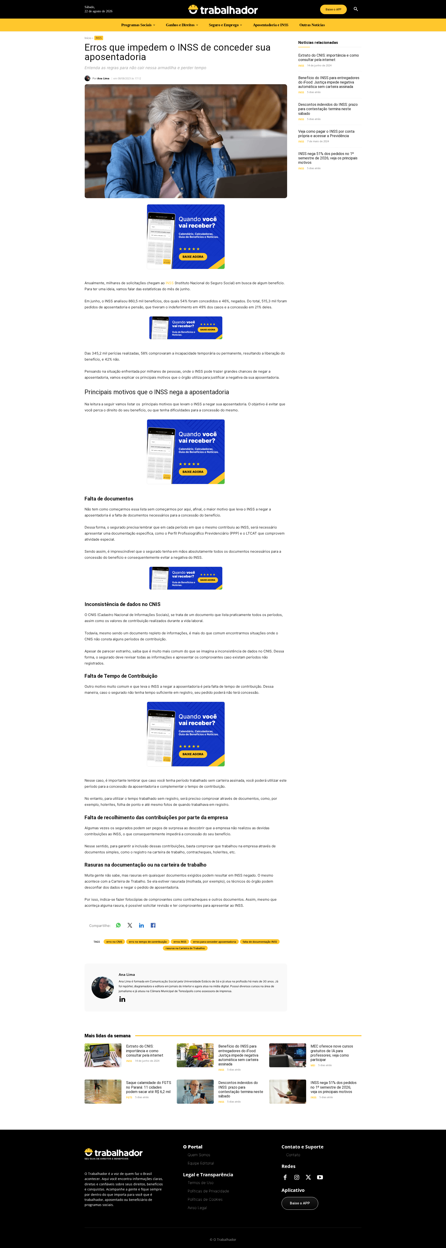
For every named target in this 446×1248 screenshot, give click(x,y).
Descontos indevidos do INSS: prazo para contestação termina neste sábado (328, 109)
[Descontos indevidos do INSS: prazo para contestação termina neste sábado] (195, 1091)
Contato (293, 1154)
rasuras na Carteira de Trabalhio (185, 948)
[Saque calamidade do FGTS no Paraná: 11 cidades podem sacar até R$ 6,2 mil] (103, 1091)
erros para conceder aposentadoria (214, 941)
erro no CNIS (114, 941)
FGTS (129, 1097)
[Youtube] (319, 1177)
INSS (99, 38)
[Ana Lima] (88, 78)
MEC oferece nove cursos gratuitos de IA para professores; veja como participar (332, 1053)
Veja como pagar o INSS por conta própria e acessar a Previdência (326, 133)
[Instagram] (296, 1177)
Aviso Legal (197, 1207)
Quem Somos (199, 1154)
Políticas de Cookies (205, 1199)
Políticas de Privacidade (208, 1191)
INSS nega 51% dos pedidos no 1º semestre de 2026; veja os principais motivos (327, 158)
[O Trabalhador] (223, 9)
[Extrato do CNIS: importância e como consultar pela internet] (103, 1055)
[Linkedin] (122, 999)
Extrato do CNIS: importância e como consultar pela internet (328, 57)
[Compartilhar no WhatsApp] (118, 926)
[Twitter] (308, 1177)
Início (88, 38)
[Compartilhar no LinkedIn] (141, 926)
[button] (355, 9)
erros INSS (180, 941)
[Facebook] (285, 1177)
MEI (313, 1065)
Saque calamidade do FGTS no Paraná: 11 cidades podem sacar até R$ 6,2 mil (148, 1087)
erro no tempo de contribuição (148, 941)
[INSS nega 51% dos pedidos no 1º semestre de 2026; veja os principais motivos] (287, 1091)
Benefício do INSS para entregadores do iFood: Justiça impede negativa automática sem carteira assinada (328, 82)
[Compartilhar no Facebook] (153, 926)
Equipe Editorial (201, 1163)
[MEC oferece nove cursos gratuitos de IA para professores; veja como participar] (287, 1055)
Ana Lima (103, 78)
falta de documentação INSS (260, 941)
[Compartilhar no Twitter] (129, 926)
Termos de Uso (200, 1182)
